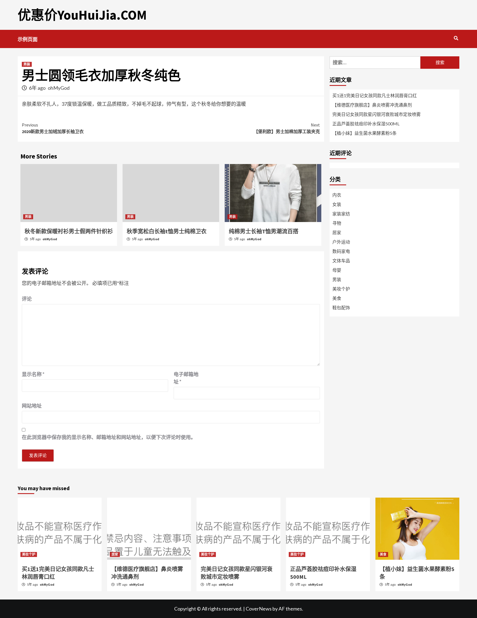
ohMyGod (59, 88)
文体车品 (341, 260)
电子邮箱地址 (186, 378)
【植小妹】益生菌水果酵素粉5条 (364, 133)
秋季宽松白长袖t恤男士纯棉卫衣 (166, 231)
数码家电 (341, 251)
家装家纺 (341, 213)
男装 (26, 64)
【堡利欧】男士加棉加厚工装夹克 (287, 128)
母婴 (336, 270)
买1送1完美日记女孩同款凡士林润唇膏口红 (374, 95)
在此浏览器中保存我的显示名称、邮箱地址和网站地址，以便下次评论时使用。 (109, 437)
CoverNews (259, 609)
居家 (336, 232)
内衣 (336, 194)
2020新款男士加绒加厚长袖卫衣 (53, 128)
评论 (27, 299)
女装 (336, 204)
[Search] (455, 38)
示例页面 (28, 39)
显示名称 (33, 374)
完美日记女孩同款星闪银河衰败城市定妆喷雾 (376, 114)
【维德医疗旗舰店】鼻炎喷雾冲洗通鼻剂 (372, 104)
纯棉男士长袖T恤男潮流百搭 (263, 231)
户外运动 (341, 241)
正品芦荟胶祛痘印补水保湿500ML (365, 123)
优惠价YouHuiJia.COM (82, 15)
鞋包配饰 (341, 307)
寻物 (336, 223)
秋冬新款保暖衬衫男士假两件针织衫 (69, 231)
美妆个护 (341, 288)
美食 (336, 298)
